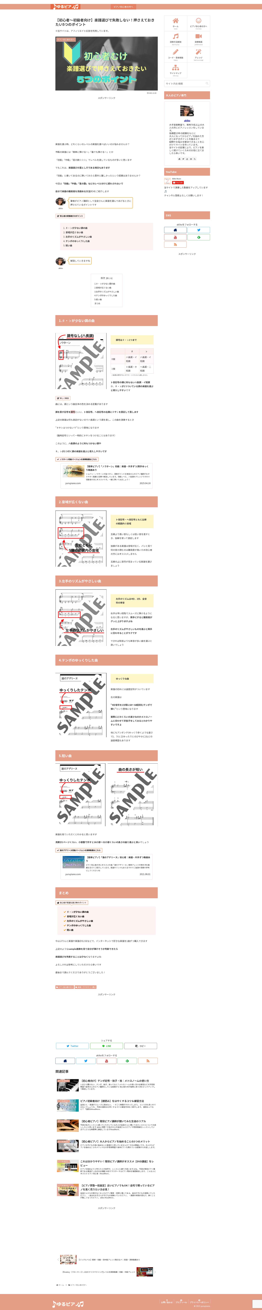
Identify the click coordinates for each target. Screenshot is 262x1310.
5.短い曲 (98, 299)
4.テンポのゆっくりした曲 (105, 295)
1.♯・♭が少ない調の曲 (104, 283)
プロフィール (181, 1302)
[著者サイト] (65, 1061)
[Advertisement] (106, 119)
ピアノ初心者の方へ (66, 987)
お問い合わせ (167, 1302)
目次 (103, 278)
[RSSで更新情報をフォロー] (148, 1061)
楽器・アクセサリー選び (87, 987)
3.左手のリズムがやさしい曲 (106, 291)
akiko (187, 120)
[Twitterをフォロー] (86, 1061)
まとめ (97, 303)
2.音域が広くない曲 (102, 287)
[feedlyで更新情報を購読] (127, 1061)
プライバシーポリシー (199, 1302)
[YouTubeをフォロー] (106, 1061)
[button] (207, 83)
